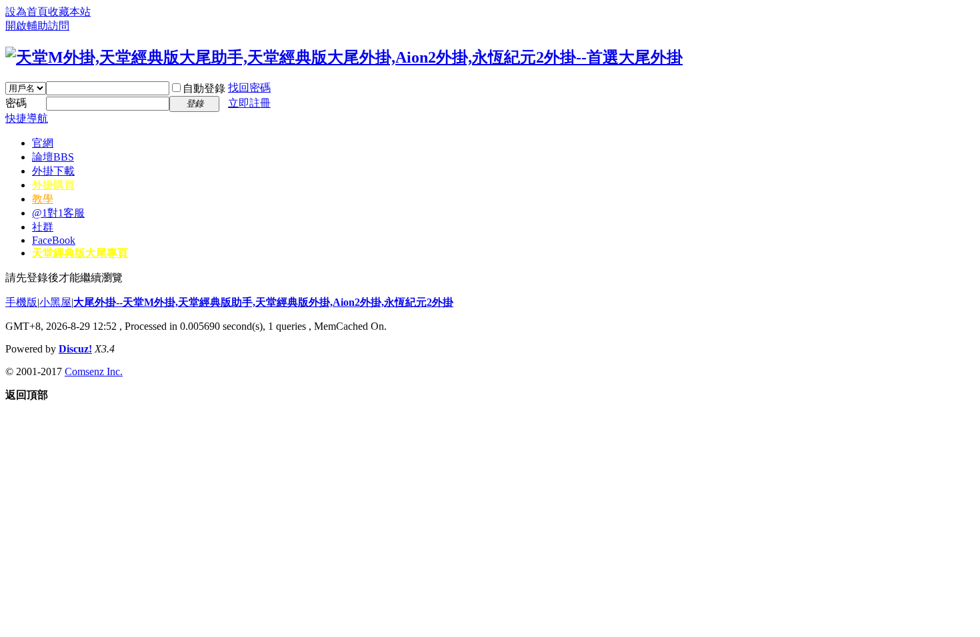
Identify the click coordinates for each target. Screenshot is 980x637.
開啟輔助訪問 (37, 25)
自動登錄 (204, 88)
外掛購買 (53, 185)
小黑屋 (55, 302)
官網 (42, 143)
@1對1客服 (58, 213)
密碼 (16, 103)
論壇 (53, 157)
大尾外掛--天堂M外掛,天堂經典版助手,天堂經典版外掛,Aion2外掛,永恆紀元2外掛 (263, 302)
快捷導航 (26, 118)
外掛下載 (53, 171)
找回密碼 (249, 87)
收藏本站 (69, 11)
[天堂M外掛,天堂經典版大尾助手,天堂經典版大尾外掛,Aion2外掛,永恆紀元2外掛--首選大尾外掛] (344, 57)
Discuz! (75, 348)
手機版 (21, 302)
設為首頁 (26, 11)
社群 (42, 227)
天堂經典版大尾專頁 (80, 253)
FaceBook (53, 240)
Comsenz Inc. (94, 371)
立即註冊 (249, 103)
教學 (42, 199)
